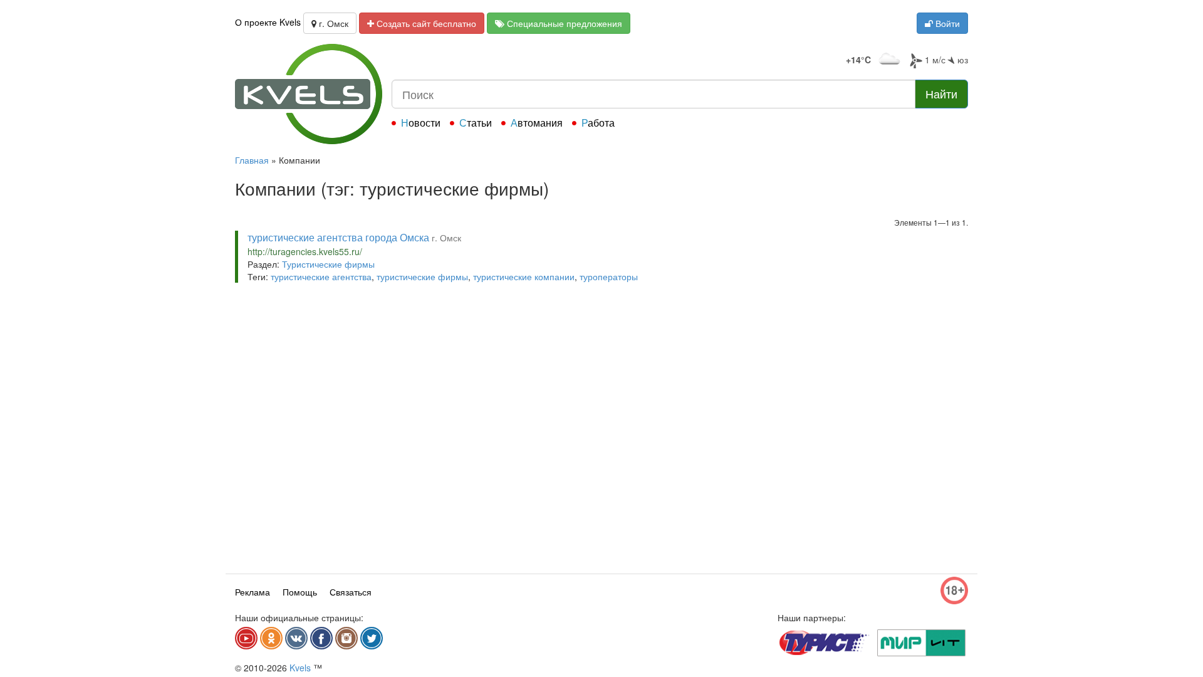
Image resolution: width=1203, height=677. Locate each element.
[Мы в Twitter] (371, 638)
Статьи (475, 122)
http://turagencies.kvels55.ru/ (304, 251)
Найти (941, 93)
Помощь (300, 591)
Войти (946, 23)
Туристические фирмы (328, 264)
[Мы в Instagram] (346, 638)
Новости (420, 122)
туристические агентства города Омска (338, 237)
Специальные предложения (563, 23)
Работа (598, 122)
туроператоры (609, 276)
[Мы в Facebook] (321, 638)
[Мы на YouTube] (246, 638)
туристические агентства (321, 276)
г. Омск (332, 23)
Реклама (252, 591)
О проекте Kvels (268, 22)
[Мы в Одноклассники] (271, 638)
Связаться (351, 591)
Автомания (537, 122)
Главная (252, 160)
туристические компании (524, 276)
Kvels (300, 667)
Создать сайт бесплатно (425, 23)
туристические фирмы (422, 276)
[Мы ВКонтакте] (296, 638)
